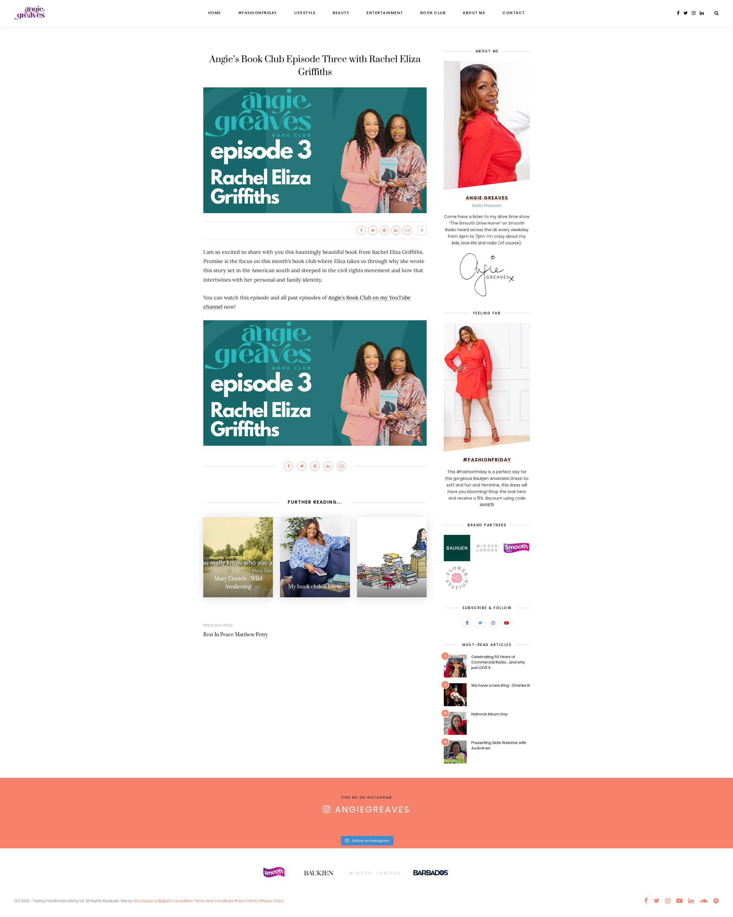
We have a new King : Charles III (500, 685)
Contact (514, 12)
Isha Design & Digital (151, 900)
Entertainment (384, 12)
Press (239, 900)
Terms (252, 900)
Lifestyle (305, 12)
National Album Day (489, 714)
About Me (474, 12)
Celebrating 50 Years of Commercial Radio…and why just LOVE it (498, 662)
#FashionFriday (257, 12)
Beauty (341, 12)
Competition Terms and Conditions (203, 900)
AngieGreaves (372, 809)
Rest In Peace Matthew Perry (235, 635)
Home (214, 12)
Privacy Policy (272, 900)
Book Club (433, 12)
